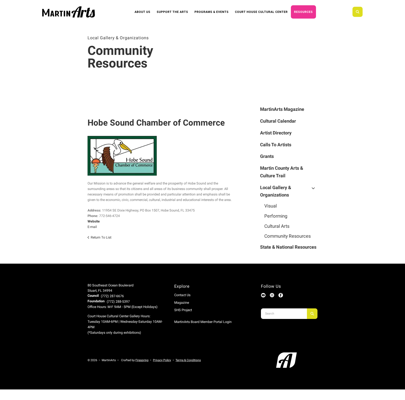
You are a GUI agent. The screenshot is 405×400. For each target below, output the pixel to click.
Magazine (181, 303)
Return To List (101, 237)
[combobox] (363, 11)
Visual (270, 206)
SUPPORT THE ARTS (172, 12)
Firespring (141, 360)
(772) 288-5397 (118, 302)
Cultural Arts (276, 226)
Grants (267, 156)
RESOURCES (303, 12)
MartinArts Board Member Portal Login (203, 322)
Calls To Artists (275, 144)
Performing (275, 216)
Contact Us (182, 295)
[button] (357, 12)
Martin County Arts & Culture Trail (281, 171)
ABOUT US (142, 12)
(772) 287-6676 (112, 296)
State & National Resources (288, 247)
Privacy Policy (162, 360)
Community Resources (287, 236)
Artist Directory (276, 133)
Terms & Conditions (188, 360)
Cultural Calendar (278, 121)
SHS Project (183, 310)
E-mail (92, 227)
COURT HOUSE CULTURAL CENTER (261, 12)
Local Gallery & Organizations (275, 191)
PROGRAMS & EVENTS (211, 12)
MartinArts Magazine (282, 109)
